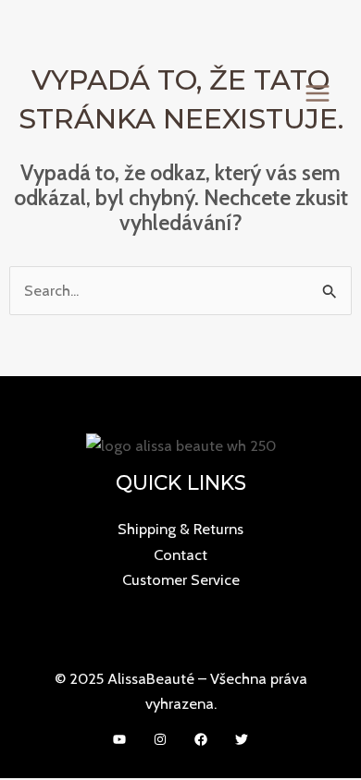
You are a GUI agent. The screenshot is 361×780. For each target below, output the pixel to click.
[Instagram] (160, 739)
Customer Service (181, 579)
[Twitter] (241, 739)
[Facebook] (200, 739)
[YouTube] (119, 739)
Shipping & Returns (180, 528)
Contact (180, 554)
